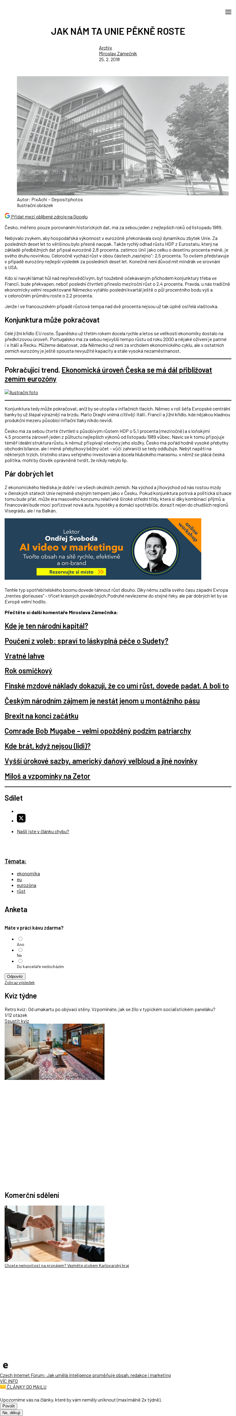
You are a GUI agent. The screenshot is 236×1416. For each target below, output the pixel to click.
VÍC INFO (9, 1381)
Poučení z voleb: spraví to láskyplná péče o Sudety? (86, 640)
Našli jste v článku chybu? (43, 831)
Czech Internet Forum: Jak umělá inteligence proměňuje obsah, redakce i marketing (85, 1375)
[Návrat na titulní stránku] (32, 11)
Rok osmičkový (28, 670)
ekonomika (28, 873)
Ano (20, 944)
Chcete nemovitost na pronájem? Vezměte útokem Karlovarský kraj (67, 1265)
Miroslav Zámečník (118, 53)
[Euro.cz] (5, 1369)
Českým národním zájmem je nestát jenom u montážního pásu (102, 700)
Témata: (15, 861)
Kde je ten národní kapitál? (46, 625)
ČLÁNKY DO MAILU (26, 1387)
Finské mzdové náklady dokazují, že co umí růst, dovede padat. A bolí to (117, 685)
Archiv (105, 47)
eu (19, 879)
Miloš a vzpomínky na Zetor (47, 775)
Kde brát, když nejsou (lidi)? (48, 745)
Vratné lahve (25, 655)
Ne (19, 955)
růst (21, 891)
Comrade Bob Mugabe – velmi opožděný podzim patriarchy (98, 730)
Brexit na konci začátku (41, 715)
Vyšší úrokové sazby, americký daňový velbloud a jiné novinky (101, 760)
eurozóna (26, 885)
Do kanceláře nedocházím (40, 966)
